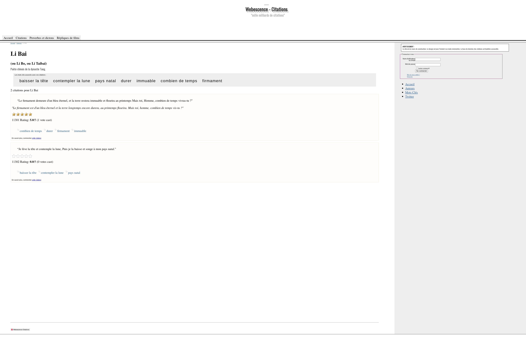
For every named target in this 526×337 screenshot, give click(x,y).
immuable (146, 81)
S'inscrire (410, 77)
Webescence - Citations (266, 9)
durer (126, 81)
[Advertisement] (266, 26)
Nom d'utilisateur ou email (409, 59)
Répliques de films (68, 38)
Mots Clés (411, 92)
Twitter (409, 96)
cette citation (36, 138)
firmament (212, 81)
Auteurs (410, 88)
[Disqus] (195, 216)
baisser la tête (33, 81)
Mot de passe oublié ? (413, 75)
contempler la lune (71, 81)
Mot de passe (410, 64)
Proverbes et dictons (42, 38)
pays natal (105, 81)
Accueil (409, 84)
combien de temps (179, 81)
